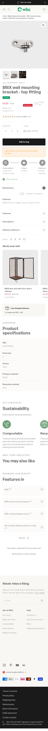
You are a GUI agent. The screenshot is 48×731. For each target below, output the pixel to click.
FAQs (29, 624)
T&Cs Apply (39, 593)
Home (4, 16)
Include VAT (41, 103)
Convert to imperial (34, 194)
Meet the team (9, 619)
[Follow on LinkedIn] (24, 665)
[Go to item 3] (22, 75)
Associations (8, 628)
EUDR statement (10, 713)
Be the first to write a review (24, 554)
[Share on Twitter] (15, 239)
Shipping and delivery (36, 628)
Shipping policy (9, 700)
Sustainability (8, 624)
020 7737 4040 (25, 2)
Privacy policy (8, 695)
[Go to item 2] (14, 75)
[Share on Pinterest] (20, 239)
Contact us (31, 615)
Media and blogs (10, 633)
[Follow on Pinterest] (11, 665)
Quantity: (6, 126)
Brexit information (10, 709)
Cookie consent (9, 717)
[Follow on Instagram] (4, 665)
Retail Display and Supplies (16, 16)
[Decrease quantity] (6, 131)
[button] (24, 116)
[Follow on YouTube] (17, 665)
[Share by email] (24, 239)
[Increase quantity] (17, 131)
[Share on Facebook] (11, 239)
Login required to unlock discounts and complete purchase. (21, 152)
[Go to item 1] (6, 75)
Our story (7, 615)
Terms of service (10, 691)
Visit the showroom (35, 619)
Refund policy (8, 704)
